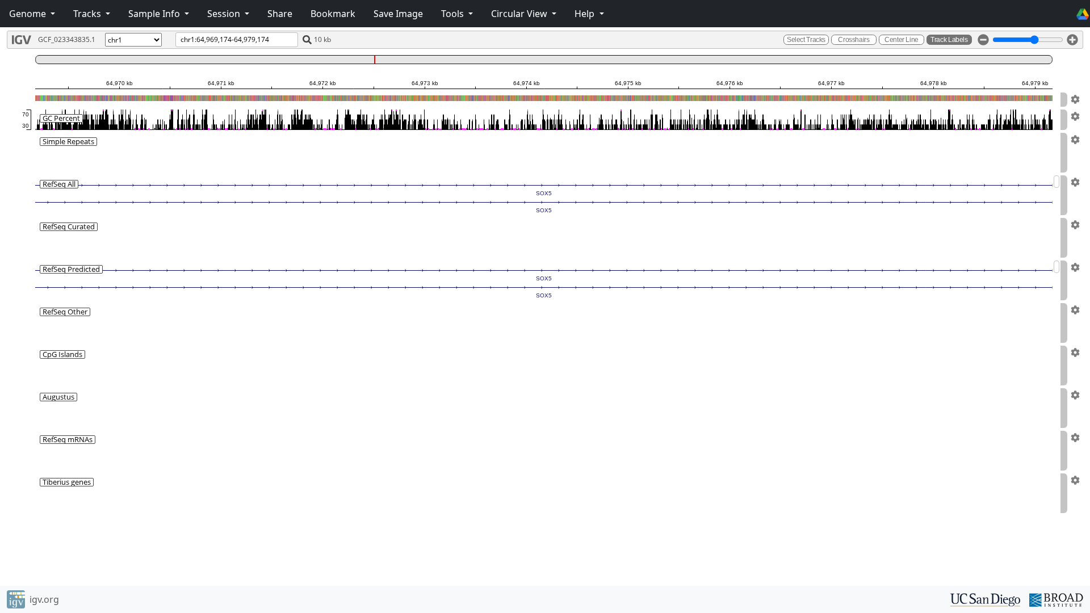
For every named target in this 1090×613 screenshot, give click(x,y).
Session (224, 13)
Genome (28, 13)
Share (279, 13)
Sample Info (155, 13)
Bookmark (333, 13)
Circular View (520, 13)
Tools (453, 13)
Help (586, 13)
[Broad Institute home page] (1056, 599)
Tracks (88, 13)
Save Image (398, 13)
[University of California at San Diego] (985, 599)
